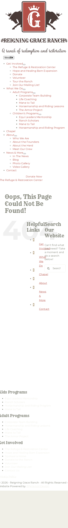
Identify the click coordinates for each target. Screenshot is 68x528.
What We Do (42, 261)
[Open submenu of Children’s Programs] (40, 114)
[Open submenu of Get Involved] (24, 64)
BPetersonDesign (37, 486)
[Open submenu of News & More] (24, 153)
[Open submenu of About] (15, 135)
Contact (44, 309)
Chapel (43, 274)
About (43, 283)
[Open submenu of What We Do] (24, 89)
